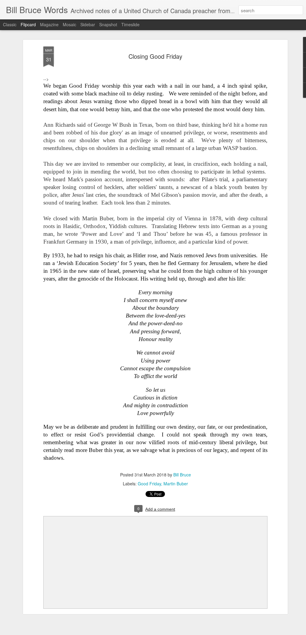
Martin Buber (175, 484)
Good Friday (149, 484)
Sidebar (87, 24)
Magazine (49, 24)
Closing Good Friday (155, 56)
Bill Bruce (182, 475)
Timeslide (130, 24)
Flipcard (28, 24)
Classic (9, 24)
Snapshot (108, 24)
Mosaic (69, 24)
